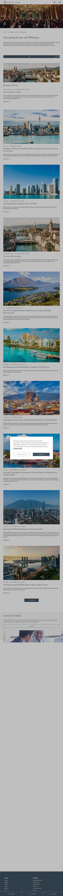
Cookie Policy (17, 448)
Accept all (41, 454)
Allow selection (21, 454)
